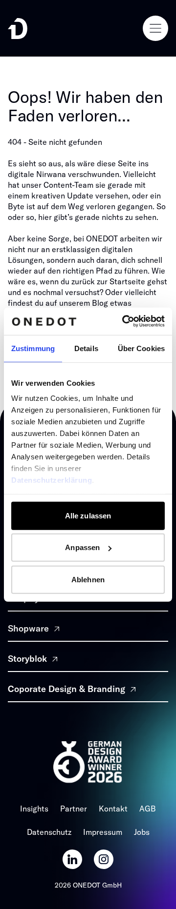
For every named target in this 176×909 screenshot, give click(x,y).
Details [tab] (86, 348)
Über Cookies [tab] (141, 348)
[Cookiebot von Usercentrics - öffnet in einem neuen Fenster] (124, 321)
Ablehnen (88, 579)
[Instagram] (103, 859)
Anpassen (82, 547)
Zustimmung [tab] (33, 348)
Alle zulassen (88, 515)
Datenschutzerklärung (51, 480)
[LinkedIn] (72, 859)
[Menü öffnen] (155, 28)
